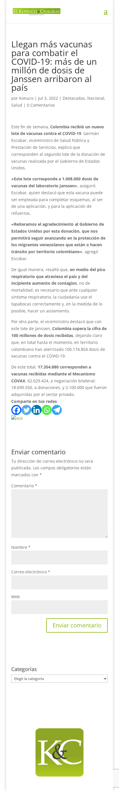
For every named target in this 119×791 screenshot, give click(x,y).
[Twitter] (26, 410)
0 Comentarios (41, 105)
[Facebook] (16, 410)
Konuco (26, 98)
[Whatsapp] (47, 410)
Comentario (24, 485)
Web (15, 596)
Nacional (95, 98)
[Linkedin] (36, 410)
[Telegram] (57, 410)
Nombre (21, 547)
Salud (16, 105)
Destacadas (74, 98)
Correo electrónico (30, 572)
